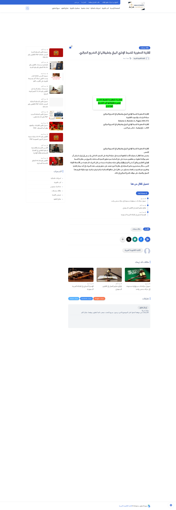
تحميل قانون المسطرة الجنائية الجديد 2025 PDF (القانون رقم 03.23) (38, 104)
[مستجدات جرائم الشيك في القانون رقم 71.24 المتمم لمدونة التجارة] (56, 89)
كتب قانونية (105, 8)
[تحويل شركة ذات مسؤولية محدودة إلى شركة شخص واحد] (137, 275)
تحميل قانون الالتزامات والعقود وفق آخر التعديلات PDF (38, 126)
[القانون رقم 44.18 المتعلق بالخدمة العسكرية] (56, 161)
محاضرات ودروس (55, 186)
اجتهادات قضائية (95, 8)
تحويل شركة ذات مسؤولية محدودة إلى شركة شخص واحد (128, 201)
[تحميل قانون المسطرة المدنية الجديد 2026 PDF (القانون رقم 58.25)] (56, 52)
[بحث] (27, 8)
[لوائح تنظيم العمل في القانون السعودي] (109, 275)
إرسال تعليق (143, 307)
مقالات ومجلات (144, 48)
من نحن (76, 2)
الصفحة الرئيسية (115, 8)
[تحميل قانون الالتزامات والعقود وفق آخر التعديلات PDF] (56, 126)
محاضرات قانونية (75, 8)
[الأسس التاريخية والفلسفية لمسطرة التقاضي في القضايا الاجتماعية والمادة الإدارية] (56, 148)
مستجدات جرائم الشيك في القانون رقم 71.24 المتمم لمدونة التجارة (38, 91)
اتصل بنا (83, 2)
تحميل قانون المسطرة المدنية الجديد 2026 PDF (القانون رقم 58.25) (38, 54)
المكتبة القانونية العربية (139, 58)
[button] (141, 239)
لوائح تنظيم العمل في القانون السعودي (134, 208)
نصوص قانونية (56, 195)
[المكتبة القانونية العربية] (136, 6)
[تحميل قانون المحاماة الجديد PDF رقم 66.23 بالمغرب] (56, 115)
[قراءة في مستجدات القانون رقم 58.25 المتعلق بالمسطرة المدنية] (56, 65)
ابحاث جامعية (85, 8)
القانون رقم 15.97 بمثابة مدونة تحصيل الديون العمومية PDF (38, 137)
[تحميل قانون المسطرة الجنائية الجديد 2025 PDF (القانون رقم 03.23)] (56, 102)
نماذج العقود (64, 8)
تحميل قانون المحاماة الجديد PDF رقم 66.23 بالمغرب (39, 115)
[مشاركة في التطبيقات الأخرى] (122, 239)
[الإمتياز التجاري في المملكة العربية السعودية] (81, 275)
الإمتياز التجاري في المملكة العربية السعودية (133, 215)
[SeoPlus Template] (149, 506)
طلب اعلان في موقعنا (94, 2)
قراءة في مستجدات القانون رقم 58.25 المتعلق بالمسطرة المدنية (38, 66)
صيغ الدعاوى (56, 8)
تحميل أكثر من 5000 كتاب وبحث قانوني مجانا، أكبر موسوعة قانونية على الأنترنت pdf (38, 78)
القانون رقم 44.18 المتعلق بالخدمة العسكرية (40, 161)
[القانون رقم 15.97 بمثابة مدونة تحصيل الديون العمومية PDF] (56, 137)
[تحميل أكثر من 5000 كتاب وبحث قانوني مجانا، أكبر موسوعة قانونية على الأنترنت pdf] (56, 76)
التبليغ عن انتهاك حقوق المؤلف (110, 2)
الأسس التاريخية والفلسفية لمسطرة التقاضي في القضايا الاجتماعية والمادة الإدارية (39, 150)
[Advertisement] (88, 30)
